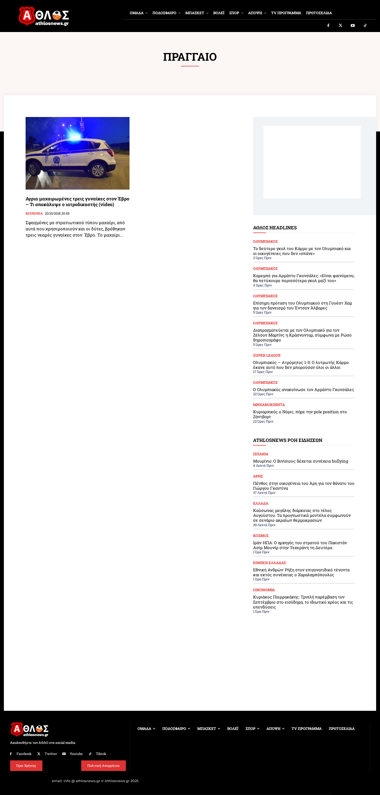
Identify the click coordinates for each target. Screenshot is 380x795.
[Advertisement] (312, 162)
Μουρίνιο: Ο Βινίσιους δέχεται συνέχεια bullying (300, 461)
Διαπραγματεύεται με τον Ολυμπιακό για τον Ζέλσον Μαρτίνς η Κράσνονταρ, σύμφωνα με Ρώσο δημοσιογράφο (302, 334)
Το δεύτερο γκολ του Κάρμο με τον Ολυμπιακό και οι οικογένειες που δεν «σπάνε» (302, 251)
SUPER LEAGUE (267, 355)
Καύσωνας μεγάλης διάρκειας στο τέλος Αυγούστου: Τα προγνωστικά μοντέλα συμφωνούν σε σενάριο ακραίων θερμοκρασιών (302, 515)
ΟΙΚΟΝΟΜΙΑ (264, 590)
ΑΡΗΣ (258, 476)
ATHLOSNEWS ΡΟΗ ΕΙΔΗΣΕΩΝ (287, 440)
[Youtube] (353, 26)
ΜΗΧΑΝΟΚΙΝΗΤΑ (269, 405)
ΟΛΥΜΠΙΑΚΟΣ (265, 241)
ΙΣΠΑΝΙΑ (260, 454)
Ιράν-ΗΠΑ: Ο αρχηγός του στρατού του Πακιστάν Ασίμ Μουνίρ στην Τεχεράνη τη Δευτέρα (300, 545)
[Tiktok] (365, 26)
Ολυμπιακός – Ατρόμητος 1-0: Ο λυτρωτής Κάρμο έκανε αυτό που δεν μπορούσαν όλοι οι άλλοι (301, 365)
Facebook (24, 753)
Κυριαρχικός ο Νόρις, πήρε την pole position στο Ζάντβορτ (300, 414)
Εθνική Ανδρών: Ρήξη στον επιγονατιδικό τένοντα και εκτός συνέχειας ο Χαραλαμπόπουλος (301, 572)
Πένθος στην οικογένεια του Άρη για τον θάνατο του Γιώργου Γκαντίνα (303, 485)
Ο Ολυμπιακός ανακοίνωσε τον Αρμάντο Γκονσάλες (303, 389)
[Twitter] (341, 26)
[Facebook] (328, 26)
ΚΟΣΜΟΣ (261, 535)
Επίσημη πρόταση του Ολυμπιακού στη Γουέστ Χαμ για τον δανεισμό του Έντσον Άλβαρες (302, 305)
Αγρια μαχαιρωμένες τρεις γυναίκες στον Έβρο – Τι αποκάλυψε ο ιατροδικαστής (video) (77, 201)
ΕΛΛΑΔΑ (260, 503)
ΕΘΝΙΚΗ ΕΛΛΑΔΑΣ (269, 563)
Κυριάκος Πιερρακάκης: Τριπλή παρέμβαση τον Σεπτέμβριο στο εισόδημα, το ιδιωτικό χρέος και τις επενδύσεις (303, 601)
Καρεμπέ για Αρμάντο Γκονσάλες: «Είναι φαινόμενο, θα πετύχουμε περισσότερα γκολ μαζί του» (303, 278)
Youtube (76, 753)
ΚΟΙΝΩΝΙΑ (34, 214)
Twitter (51, 753)
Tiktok (101, 753)
